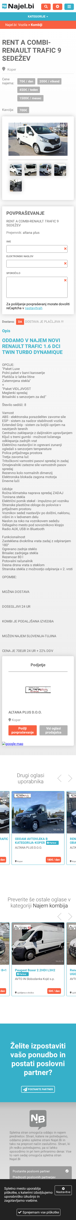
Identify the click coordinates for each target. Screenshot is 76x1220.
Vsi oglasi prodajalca (53, 730)
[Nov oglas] (57, 7)
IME (8, 241)
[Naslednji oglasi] (61, 778)
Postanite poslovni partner (31, 1171)
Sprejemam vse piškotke (41, 1212)
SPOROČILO (13, 273)
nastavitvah (33, 308)
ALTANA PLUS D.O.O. (28, 847)
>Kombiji (35, 25)
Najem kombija (50, 906)
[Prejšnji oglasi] (68, 778)
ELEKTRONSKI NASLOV (19, 256)
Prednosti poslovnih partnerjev (34, 1177)
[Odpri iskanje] (46, 7)
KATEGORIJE (36, 16)
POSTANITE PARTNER (40, 1089)
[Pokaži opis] (5, 796)
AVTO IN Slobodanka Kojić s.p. (35, 979)
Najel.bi (10, 25)
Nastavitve (63, 1192)
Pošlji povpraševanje (22, 730)
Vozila (22, 25)
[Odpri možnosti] (69, 7)
